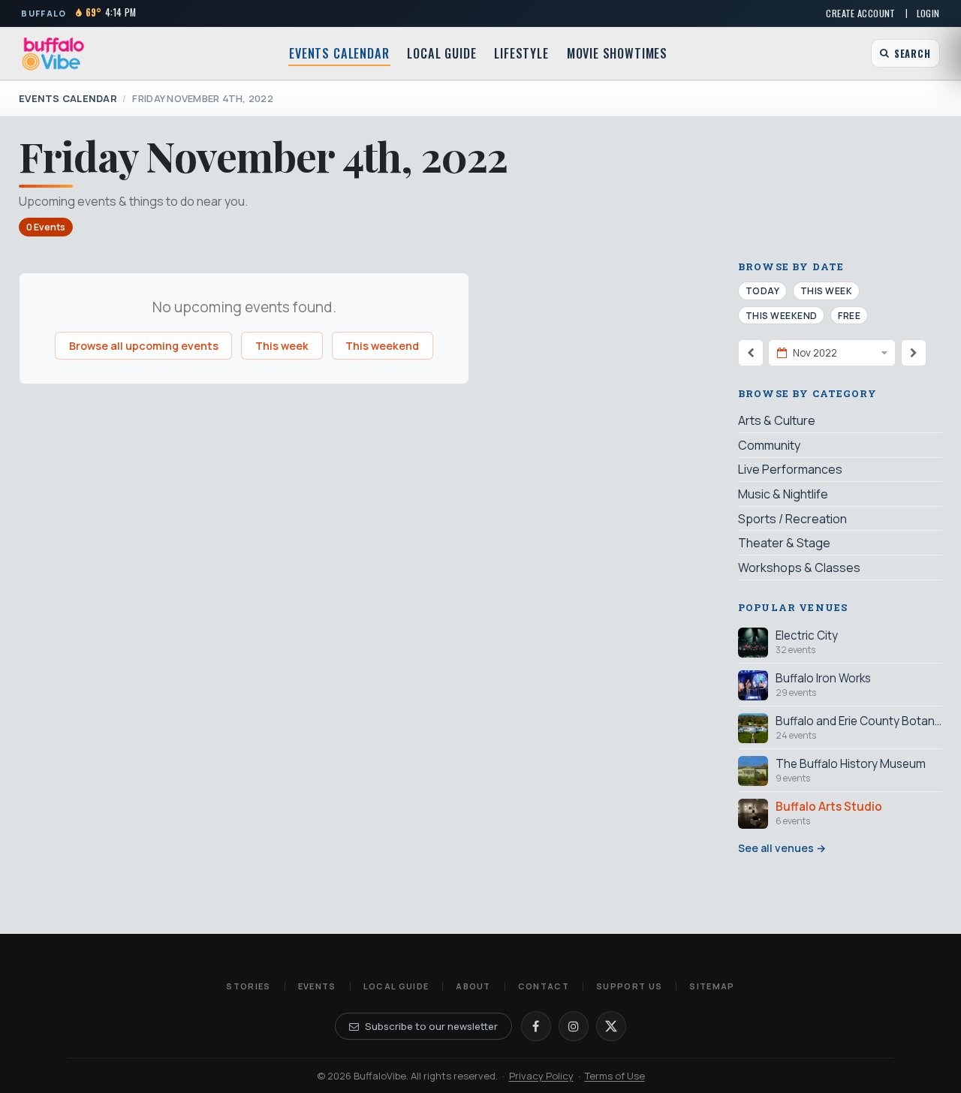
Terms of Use (615, 1075)
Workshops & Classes (799, 567)
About (473, 986)
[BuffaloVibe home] (53, 54)
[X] (611, 1026)
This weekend (382, 346)
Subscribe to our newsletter (431, 1026)
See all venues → (782, 848)
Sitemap (711, 986)
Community (769, 445)
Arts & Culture (776, 420)
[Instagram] (574, 1026)
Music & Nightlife (783, 494)
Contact (543, 986)
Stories (248, 986)
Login (928, 13)
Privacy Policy (541, 1075)
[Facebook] (536, 1026)
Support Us (629, 986)
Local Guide (441, 53)
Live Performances (790, 469)
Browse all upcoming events (143, 346)
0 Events (45, 227)
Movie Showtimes (617, 53)
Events (317, 986)
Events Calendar (339, 53)
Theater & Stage (784, 542)
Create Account (860, 13)
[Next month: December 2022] (913, 352)
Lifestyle (521, 53)
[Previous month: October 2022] (751, 352)
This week (282, 346)
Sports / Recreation (792, 518)
